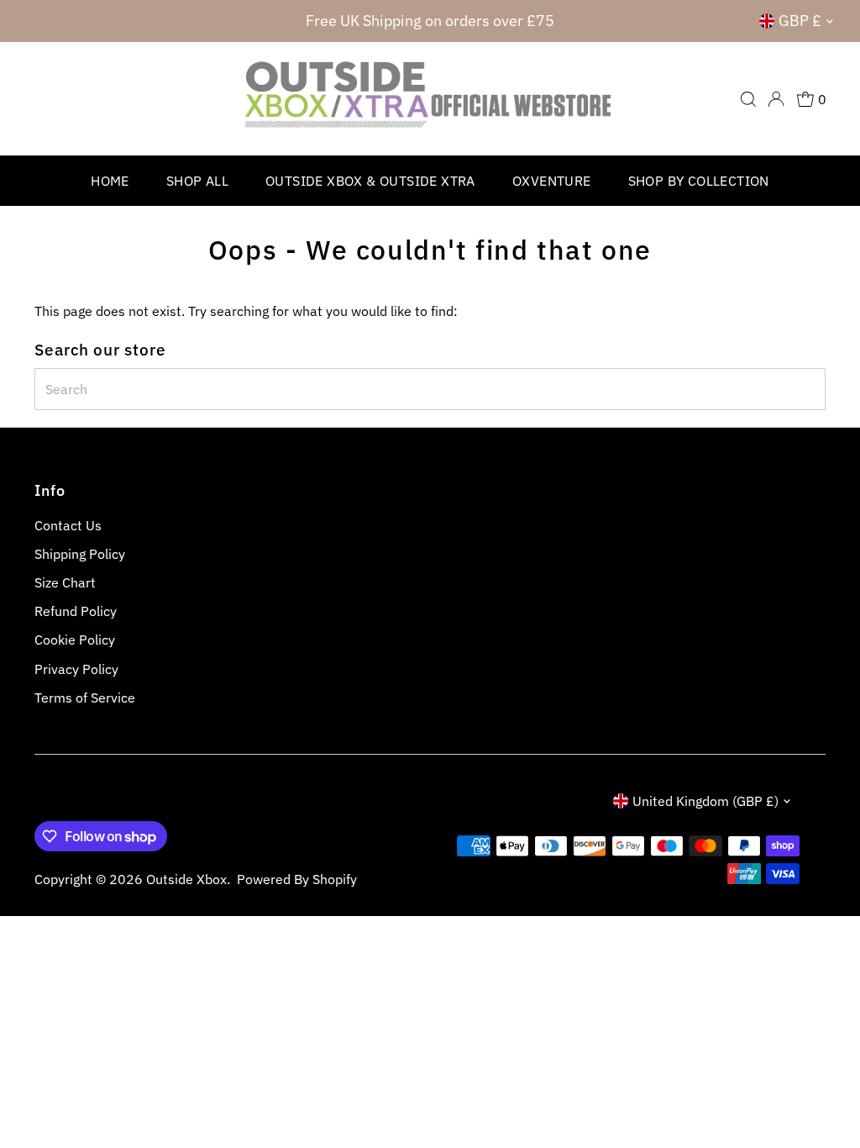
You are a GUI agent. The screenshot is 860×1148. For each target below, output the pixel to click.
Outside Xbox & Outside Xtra (370, 180)
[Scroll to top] (826, 1102)
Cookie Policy (74, 639)
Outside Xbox (186, 879)
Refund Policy (75, 611)
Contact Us (68, 525)
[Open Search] (748, 99)
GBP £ (800, 20)
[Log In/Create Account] (776, 99)
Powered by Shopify (297, 879)
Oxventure (551, 180)
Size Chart (65, 582)
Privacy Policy (76, 669)
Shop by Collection (698, 180)
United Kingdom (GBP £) (705, 801)
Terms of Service (84, 697)
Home (110, 180)
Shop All (197, 180)
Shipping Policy (79, 553)
